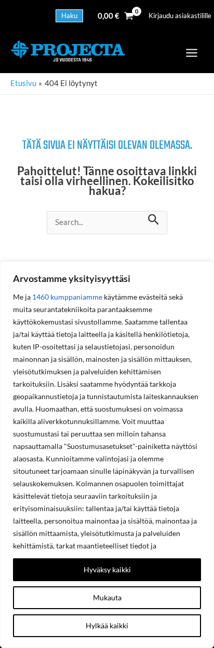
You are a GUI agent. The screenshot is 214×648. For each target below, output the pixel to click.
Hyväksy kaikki (107, 569)
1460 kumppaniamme (67, 296)
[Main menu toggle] (192, 53)
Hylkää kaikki (107, 625)
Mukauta (107, 597)
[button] (69, 15)
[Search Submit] (153, 218)
